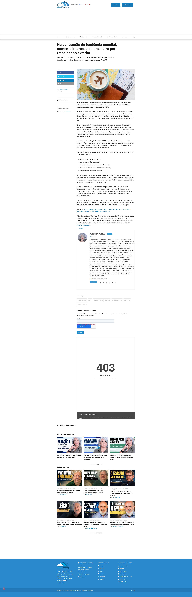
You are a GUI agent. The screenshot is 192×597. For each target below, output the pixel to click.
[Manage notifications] (4, 588)
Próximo (99, 464)
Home (59, 37)
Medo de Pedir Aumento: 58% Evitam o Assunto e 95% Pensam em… (121, 457)
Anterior (93, 464)
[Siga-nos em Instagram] (84, 5)
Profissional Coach (112, 37)
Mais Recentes (70, 37)
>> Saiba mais (60, 582)
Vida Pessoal (83, 37)
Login (115, 5)
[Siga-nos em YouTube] (86, 5)
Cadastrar (127, 5)
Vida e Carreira (94, 237)
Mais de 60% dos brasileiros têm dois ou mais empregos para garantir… (95, 457)
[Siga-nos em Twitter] (88, 5)
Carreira (107, 300)
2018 (89, 300)
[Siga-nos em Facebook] (80, 5)
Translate (69, 112)
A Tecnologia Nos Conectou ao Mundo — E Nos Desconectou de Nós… (95, 524)
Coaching (127, 300)
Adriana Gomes (97, 234)
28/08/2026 (74, 5)
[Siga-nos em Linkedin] (82, 5)
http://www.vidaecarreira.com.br (99, 278)
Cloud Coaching (117, 300)
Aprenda (125, 37)
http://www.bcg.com (83, 225)
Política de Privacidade (84, 574)
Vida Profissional (97, 37)
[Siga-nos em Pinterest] (89, 5)
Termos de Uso (82, 577)
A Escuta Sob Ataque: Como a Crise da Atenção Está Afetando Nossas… (121, 493)
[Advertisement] (96, 21)
